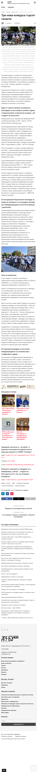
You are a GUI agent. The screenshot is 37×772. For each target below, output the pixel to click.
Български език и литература (10, 697)
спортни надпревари (7, 485)
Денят (8, 483)
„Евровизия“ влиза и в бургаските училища (13, 605)
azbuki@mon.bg (29, 464)
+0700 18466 (5, 649)
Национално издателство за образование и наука (18, 3)
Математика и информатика (9, 701)
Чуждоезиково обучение (8, 710)
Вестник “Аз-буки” (6, 682)
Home (3, 7)
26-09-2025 (17, 23)
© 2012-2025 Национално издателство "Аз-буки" (13, 738)
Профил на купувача (20, 736)
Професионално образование (10, 706)
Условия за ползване (6, 736)
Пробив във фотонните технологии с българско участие (17, 563)
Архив (3, 687)
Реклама (3, 674)
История (3, 708)
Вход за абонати (6, 663)
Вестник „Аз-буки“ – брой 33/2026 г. (11, 608)
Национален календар (23, 483)
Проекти (3, 672)
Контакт (3, 667)
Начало (3, 12)
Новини (8, 12)
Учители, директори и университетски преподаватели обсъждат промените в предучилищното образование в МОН (17, 548)
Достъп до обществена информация (10, 734)
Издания (11, 7)
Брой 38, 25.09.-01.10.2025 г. (26, 12)
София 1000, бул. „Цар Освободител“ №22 (19, 479)
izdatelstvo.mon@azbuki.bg (14, 464)
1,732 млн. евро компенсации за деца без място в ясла (17, 617)
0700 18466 (11, 461)
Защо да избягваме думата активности (12, 597)
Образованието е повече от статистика (12, 576)
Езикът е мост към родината (9, 573)
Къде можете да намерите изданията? (13, 661)
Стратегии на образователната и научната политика (17, 694)
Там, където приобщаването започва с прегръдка (15, 566)
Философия (5, 712)
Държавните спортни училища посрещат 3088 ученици (16, 529)
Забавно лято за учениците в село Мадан (13, 589)
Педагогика (4, 699)
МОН (13, 483)
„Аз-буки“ (9, 23)
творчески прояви (20, 485)
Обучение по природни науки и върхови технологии (17, 703)
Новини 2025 (14, 12)
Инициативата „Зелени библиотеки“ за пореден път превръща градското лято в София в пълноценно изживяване (15, 612)
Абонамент (4, 670)
